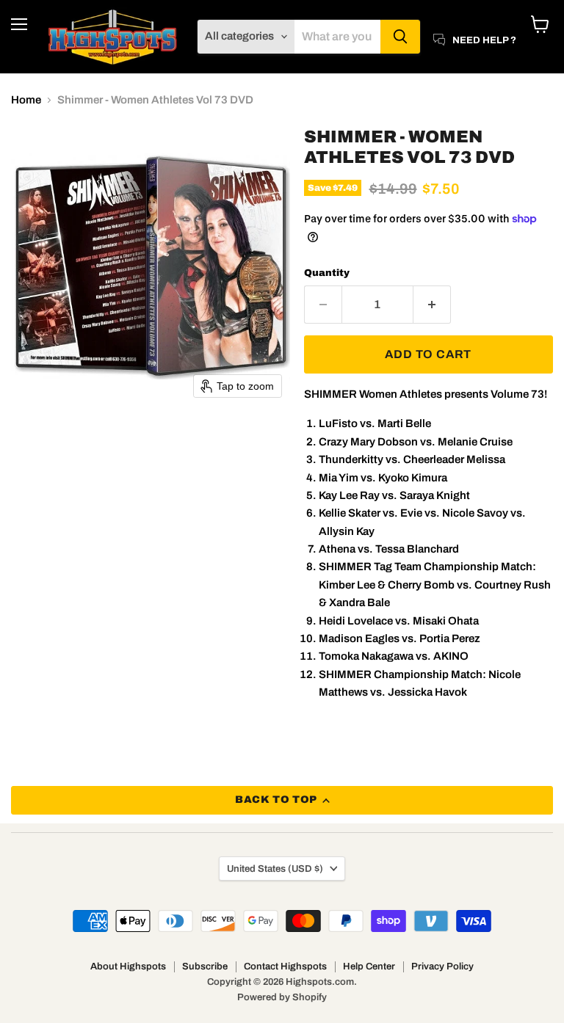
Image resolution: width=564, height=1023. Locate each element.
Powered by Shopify (282, 997)
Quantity (327, 272)
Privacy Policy (442, 966)
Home (26, 100)
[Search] (400, 37)
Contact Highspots (285, 966)
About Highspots (128, 966)
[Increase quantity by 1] (432, 304)
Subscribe (205, 966)
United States (275, 868)
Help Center (369, 966)
